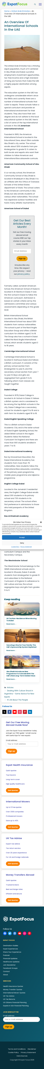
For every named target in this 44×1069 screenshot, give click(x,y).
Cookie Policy (15, 547)
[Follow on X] (4, 712)
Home (7, 11)
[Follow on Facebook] (9, 712)
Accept (22, 537)
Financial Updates (10, 958)
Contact (6, 971)
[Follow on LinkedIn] (30, 712)
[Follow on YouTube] (15, 712)
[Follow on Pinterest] (25, 712)
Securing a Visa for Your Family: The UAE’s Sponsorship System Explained (21, 646)
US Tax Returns (9, 999)
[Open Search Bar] (35, 4)
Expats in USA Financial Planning (16, 1006)
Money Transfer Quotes (12, 989)
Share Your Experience (12, 952)
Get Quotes (13, 790)
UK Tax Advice (8, 996)
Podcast (6, 955)
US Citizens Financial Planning (15, 1002)
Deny (22, 543)
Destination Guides (10, 945)
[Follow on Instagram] (20, 712)
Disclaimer (32, 1049)
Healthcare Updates (11, 962)
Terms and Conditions (17, 1049)
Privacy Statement (26, 547)
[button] (41, 522)
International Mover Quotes (14, 993)
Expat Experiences (10, 949)
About (5, 975)
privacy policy (23, 274)
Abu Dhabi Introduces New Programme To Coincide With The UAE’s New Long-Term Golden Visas (20, 673)
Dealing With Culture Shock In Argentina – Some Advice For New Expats (19, 693)
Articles (10, 687)
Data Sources (22, 1056)
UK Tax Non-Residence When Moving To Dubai (21, 619)
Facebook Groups (10, 968)
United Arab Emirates (20, 11)
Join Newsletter (9, 965)
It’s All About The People (17, 700)
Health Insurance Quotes (13, 986)
